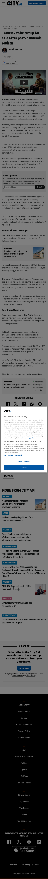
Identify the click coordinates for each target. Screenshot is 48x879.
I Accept (24, 467)
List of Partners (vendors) (13, 455)
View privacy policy (28, 438)
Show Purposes (24, 461)
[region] (24, 439)
